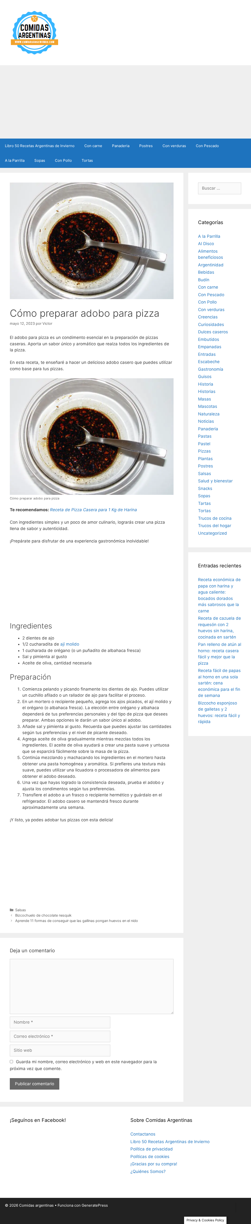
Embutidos (208, 339)
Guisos (205, 376)
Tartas (204, 503)
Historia (205, 384)
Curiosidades (211, 324)
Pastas (205, 436)
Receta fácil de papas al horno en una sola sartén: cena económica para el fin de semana (219, 683)
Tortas (87, 160)
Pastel (204, 443)
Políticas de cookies (149, 1156)
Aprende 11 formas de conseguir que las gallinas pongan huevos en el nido (76, 921)
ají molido (69, 644)
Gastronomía (210, 369)
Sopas (39, 160)
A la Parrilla (15, 160)
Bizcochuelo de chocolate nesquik (43, 915)
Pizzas (204, 451)
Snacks (205, 488)
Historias (206, 391)
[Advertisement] (125, 102)
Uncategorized (212, 533)
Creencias (208, 316)
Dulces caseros (213, 331)
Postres (146, 145)
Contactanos (142, 1134)
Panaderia (120, 145)
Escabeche (209, 361)
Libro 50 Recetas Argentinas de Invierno (40, 145)
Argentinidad (211, 264)
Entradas (207, 354)
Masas (204, 399)
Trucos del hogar (214, 525)
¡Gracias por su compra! (153, 1163)
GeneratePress (95, 1205)
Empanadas (209, 346)
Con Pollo (63, 160)
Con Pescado (207, 145)
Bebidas (206, 272)
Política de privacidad (151, 1149)
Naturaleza (209, 414)
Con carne (93, 145)
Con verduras (174, 145)
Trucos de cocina (215, 518)
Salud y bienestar (215, 480)
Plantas (205, 458)
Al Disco (206, 243)
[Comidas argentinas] (35, 32)
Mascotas (207, 406)
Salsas (20, 910)
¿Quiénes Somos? (148, 1171)
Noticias (206, 421)
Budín (203, 279)
